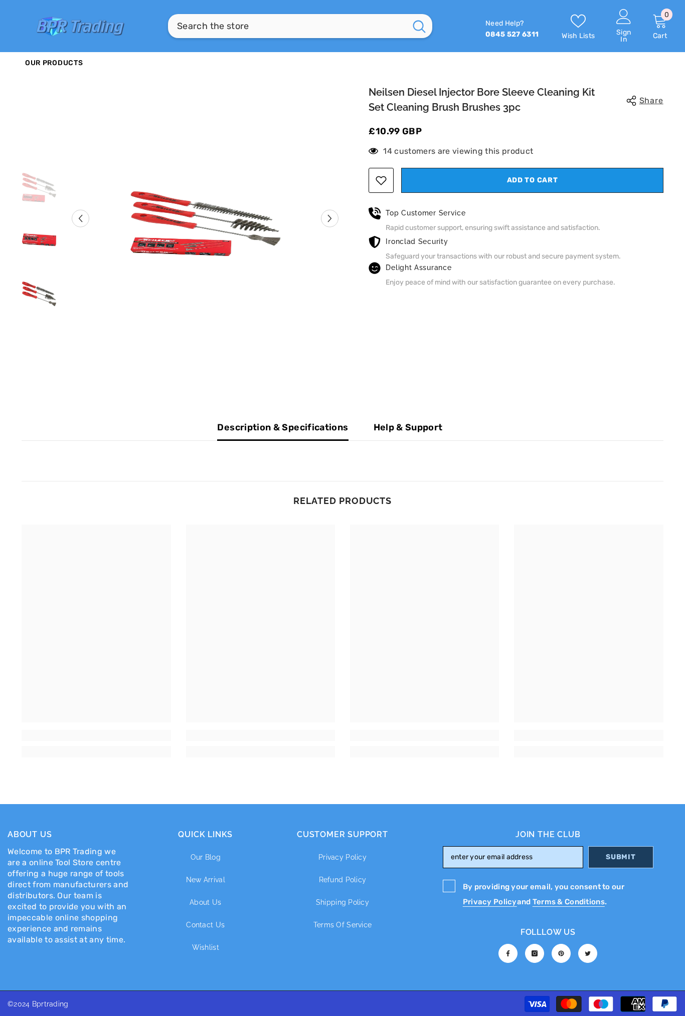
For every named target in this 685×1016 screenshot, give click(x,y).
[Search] (300, 26)
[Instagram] (534, 953)
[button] (80, 218)
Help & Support (408, 427)
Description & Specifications (282, 427)
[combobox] (287, 26)
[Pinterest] (561, 953)
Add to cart (530, 180)
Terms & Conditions (569, 901)
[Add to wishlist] (381, 180)
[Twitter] (587, 953)
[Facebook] (508, 953)
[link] (96, 735)
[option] (205, 218)
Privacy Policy (490, 901)
